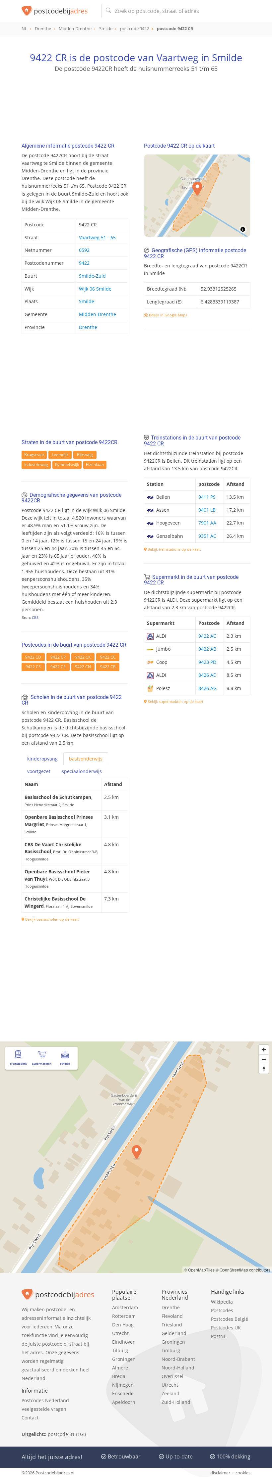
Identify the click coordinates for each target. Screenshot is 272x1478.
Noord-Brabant (178, 1359)
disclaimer (220, 1473)
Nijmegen (123, 1385)
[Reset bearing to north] (264, 1069)
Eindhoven (124, 1342)
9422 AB (207, 649)
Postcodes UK (226, 1327)
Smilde (86, 301)
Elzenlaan (95, 464)
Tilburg (120, 1350)
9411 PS (207, 497)
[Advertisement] (136, 104)
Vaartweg (177, 57)
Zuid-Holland (176, 1402)
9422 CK (83, 657)
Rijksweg (85, 454)
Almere (120, 1367)
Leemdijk (60, 454)
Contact (30, 1417)
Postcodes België (229, 1319)
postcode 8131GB (67, 1434)
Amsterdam (125, 1307)
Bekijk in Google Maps (167, 314)
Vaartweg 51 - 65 (97, 237)
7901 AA (207, 523)
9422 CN (83, 667)
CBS (35, 617)
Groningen (124, 1359)
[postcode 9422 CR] (59, 11)
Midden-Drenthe (97, 314)
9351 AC (207, 536)
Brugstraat (34, 454)
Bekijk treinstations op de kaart (174, 549)
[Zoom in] (264, 1049)
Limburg (171, 1350)
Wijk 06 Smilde (95, 289)
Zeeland (170, 1393)
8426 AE (207, 675)
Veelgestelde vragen (44, 1409)
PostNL (218, 1336)
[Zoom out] (264, 1059)
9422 (84, 263)
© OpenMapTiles (199, 1269)
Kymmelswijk (67, 464)
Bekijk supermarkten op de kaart (175, 701)
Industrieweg (36, 464)
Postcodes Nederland (45, 1400)
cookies (243, 1473)
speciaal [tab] (82, 771)
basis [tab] (85, 759)
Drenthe (88, 327)
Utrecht (120, 1333)
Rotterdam (124, 1316)
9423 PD (207, 662)
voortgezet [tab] (38, 771)
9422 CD (33, 657)
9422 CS (33, 667)
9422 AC (207, 636)
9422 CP (58, 657)
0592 (84, 250)
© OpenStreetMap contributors (243, 1269)
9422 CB (108, 667)
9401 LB (207, 510)
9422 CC (108, 657)
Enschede (123, 1393)
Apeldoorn (123, 1402)
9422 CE (58, 667)
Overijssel (172, 1376)
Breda (118, 1376)
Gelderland (174, 1333)
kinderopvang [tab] (42, 759)
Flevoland (172, 1316)
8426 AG (207, 688)
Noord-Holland (178, 1367)
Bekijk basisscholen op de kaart (51, 919)
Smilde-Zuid (92, 276)
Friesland (172, 1324)
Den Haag (123, 1324)
